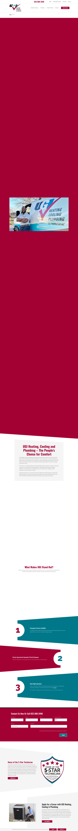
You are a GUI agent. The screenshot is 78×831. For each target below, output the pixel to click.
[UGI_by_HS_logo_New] (15, 4)
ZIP (41, 717)
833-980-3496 (39, 1)
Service (12, 723)
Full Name (13, 717)
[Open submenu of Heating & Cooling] (38, 8)
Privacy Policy (39, 829)
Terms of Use (46, 829)
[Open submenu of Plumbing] (44, 8)
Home (10, 14)
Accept (53, 829)
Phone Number (58, 717)
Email (27, 717)
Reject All (62, 829)
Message (32, 723)
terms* (55, 687)
